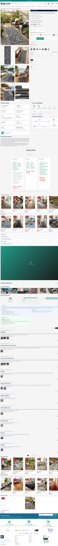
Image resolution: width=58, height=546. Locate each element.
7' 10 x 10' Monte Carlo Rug (17, 209)
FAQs (29, 537)
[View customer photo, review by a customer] (3, 291)
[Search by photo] (12, 3)
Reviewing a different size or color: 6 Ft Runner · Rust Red (8, 398)
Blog (15, 537)
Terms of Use (3, 539)
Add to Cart (40, 38)
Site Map (16, 539)
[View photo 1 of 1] (2, 351)
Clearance (55, 6)
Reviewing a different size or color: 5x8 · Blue (6, 374)
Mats (36, 6)
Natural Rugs (18, 6)
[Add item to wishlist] (10, 197)
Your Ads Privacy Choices (5, 541)
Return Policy (30, 540)
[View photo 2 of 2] (4, 388)
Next (35, 455)
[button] (27, 11)
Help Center (30, 538)
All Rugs (2, 6)
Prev (26, 455)
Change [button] (36, 44)
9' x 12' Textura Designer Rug (41, 491)
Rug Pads (32, 6)
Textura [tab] (2, 476)
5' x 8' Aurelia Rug (39, 471)
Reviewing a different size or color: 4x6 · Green (6, 423)
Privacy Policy (54, 516)
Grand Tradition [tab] (20, 476)
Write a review (39, 15)
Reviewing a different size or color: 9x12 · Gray (6, 435)
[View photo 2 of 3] (4, 338)
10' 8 (34, 64)
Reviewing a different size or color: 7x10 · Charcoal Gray (8, 323)
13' (37, 64)
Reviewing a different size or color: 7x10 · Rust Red (7, 411)
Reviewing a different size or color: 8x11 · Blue (6, 386)
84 (33, 455)
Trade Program (17, 542)
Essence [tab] (6, 476)
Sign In (50, 3)
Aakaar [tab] (16, 476)
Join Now (55, 514)
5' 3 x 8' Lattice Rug (40, 209)
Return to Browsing (3, 8)
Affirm (15, 540)
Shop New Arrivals (29, 0)
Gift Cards (16, 536)
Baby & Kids (28, 6)
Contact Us (30, 535)
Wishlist (54, 3)
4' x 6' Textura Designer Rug (17, 491)
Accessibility (30, 541)
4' (31, 64)
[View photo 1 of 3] (2, 338)
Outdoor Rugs (23, 6)
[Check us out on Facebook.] (43, 537)
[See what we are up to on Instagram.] (45, 537)
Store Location (17, 538)
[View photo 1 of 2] (2, 388)
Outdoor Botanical (12, 8)
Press (29, 542)
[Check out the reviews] (46, 541)
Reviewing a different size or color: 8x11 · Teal (6, 447)
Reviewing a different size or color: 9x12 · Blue (6, 362)
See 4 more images (22, 99)
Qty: (31, 38)
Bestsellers (16, 541)
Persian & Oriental (6, 6)
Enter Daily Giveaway (17, 543)
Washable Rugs (13, 6)
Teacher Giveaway (17, 544)
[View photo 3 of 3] (7, 338)
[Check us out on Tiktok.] (46, 537)
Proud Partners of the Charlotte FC (19, 535)
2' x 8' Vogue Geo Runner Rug (17, 228)
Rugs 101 (30, 539)
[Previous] (1, 204)
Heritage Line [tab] (11, 476)
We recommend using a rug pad (40, 32)
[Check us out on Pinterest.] (48, 537)
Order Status (55, 0)
